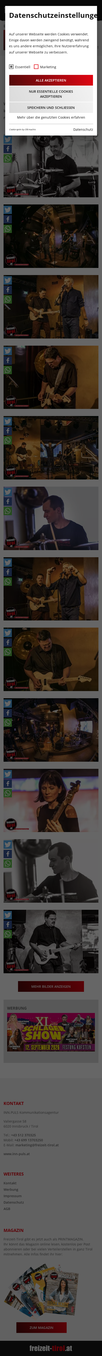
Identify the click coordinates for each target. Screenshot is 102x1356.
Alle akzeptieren (51, 80)
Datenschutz (83, 129)
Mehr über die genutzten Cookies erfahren (51, 117)
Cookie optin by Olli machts (22, 129)
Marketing (48, 67)
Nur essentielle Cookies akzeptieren (51, 94)
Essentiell (22, 67)
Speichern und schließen (50, 107)
